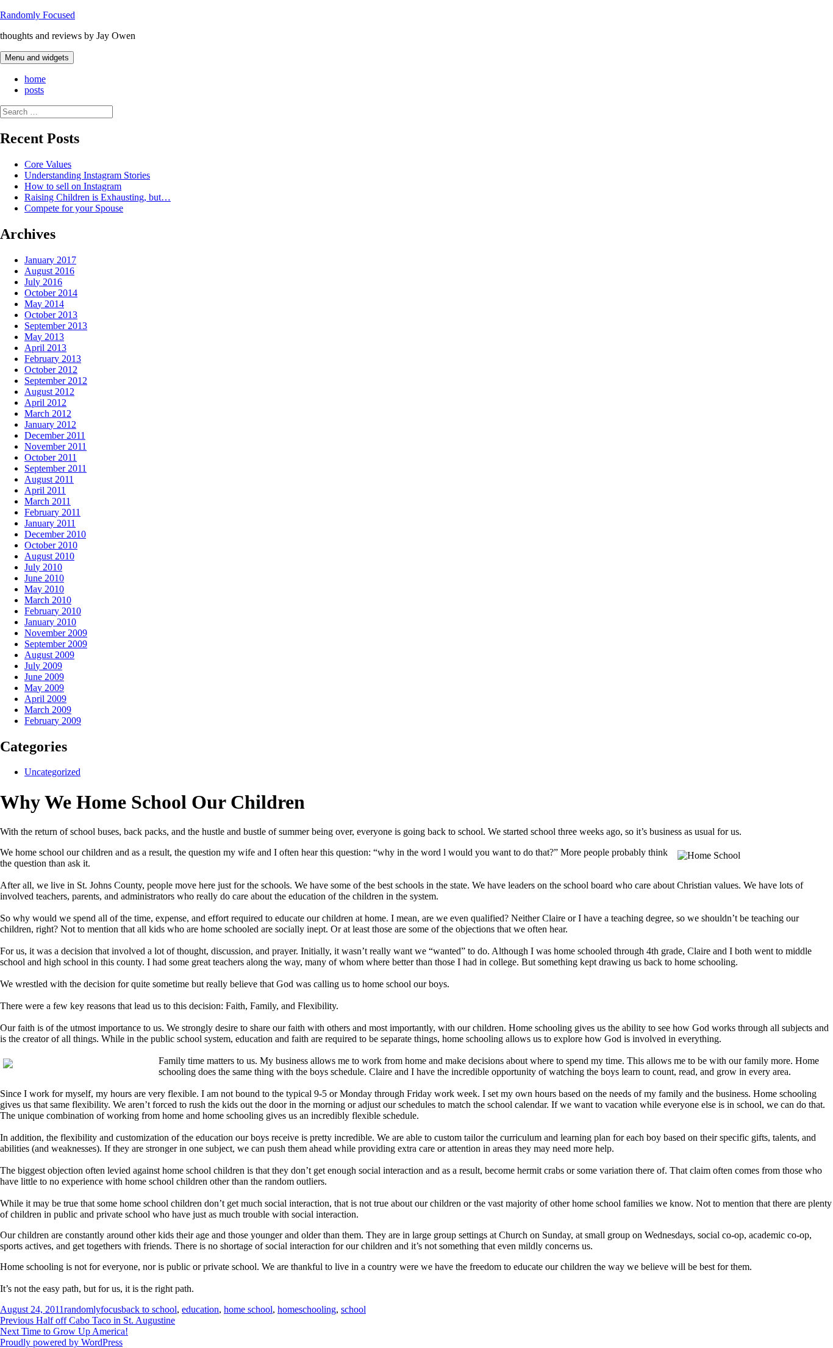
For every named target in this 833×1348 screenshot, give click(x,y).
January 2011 (50, 523)
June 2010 (44, 578)
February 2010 (52, 611)
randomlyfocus (92, 1309)
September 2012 (55, 380)
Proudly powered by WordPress (61, 1342)
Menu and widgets (37, 57)
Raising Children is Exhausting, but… (97, 197)
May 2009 (44, 688)
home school (248, 1309)
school (353, 1309)
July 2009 (43, 666)
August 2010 (49, 556)
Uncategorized (52, 772)
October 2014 (50, 293)
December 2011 (54, 435)
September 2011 (55, 468)
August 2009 (49, 655)
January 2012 (50, 424)
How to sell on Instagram (72, 186)
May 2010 (44, 589)
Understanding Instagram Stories (87, 175)
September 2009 (55, 644)
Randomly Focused (37, 15)
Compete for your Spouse (73, 208)
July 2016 (43, 282)
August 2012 (49, 391)
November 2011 (55, 446)
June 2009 (44, 677)
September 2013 (55, 326)
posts (34, 90)
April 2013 (45, 347)
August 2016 (49, 271)
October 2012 (50, 369)
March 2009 (47, 709)
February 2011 (52, 512)
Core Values (47, 164)
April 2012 (45, 402)
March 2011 (47, 501)
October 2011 (50, 457)
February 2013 (52, 358)
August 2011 (49, 479)
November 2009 (55, 633)
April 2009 (45, 699)
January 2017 (50, 260)
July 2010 (43, 567)
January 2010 (50, 622)
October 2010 (50, 545)
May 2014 (44, 304)
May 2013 (44, 337)
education (200, 1309)
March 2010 (47, 600)
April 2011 (45, 490)
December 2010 (55, 534)
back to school (149, 1309)
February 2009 (52, 720)
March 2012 (47, 413)
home (35, 79)
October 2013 (50, 315)
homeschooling (306, 1309)
